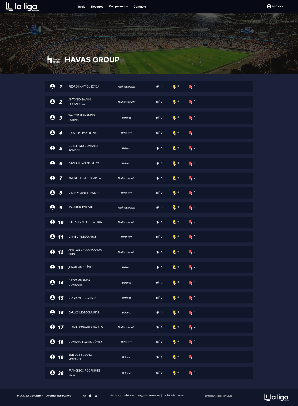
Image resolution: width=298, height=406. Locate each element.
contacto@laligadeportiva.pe (218, 395)
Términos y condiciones (122, 395)
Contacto (140, 6)
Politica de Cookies (174, 395)
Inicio (81, 6)
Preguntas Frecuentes (149, 395)
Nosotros (97, 6)
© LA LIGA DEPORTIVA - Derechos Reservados (44, 395)
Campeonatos (118, 6)
